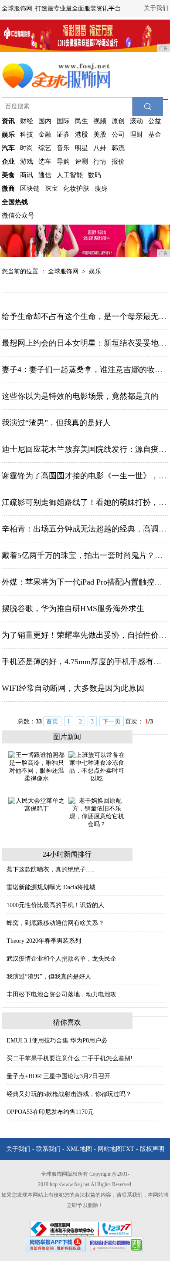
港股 (81, 134)
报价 (118, 161)
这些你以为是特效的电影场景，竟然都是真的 (80, 396)
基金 (154, 134)
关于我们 (156, 8)
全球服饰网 (63, 271)
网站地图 (110, 1149)
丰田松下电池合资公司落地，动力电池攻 (61, 994)
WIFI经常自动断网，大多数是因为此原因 (73, 688)
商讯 (26, 174)
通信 (44, 174)
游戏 (26, 161)
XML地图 (79, 1149)
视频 (99, 121)
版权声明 (152, 1149)
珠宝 (51, 188)
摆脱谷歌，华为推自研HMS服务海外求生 (73, 608)
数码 (94, 174)
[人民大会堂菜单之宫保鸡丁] (36, 804)
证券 (63, 134)
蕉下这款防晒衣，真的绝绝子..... (51, 869)
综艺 (44, 148)
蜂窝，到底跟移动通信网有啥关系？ (55, 923)
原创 (118, 121)
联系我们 (48, 1149)
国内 (44, 121)
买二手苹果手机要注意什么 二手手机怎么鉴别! (70, 1058)
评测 (81, 161)
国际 (63, 121)
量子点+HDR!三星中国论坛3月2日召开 (58, 1076)
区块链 (30, 188)
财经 (26, 121)
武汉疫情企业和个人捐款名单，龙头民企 (61, 958)
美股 (99, 134)
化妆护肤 (76, 188)
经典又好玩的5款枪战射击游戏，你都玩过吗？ (69, 1094)
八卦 (99, 148)
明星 (81, 148)
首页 (52, 721)
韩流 (118, 148)
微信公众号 (18, 215)
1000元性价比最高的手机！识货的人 (55, 905)
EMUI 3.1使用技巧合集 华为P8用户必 (57, 1040)
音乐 (63, 148)
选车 (44, 161)
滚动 (136, 121)
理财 (136, 134)
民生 (81, 121)
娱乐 (95, 271)
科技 (26, 134)
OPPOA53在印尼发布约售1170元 (50, 1112)
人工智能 (70, 174)
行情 (99, 161)
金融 (44, 134)
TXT (128, 1149)
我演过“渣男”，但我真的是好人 (56, 422)
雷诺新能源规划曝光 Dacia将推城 (51, 887)
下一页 (111, 721)
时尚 (26, 148)
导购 (63, 161)
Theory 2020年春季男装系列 (44, 941)
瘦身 (101, 188)
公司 (118, 134)
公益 (154, 121)
